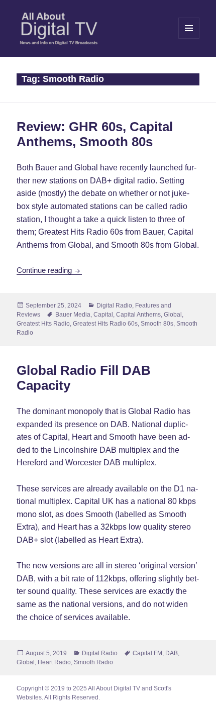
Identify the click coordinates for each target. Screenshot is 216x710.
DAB (171, 653)
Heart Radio (54, 662)
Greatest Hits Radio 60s (105, 323)
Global (173, 314)
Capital (103, 314)
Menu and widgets (189, 38)
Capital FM (147, 653)
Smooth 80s (157, 323)
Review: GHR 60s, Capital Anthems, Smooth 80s (95, 134)
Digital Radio (114, 305)
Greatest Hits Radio (43, 323)
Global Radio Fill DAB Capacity (84, 378)
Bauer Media (72, 314)
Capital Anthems (138, 314)
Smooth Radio (93, 662)
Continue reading (49, 270)
